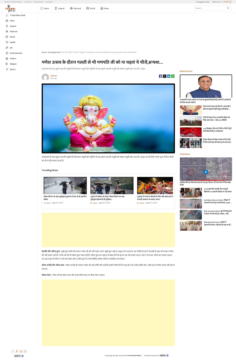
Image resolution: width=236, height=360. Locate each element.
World (92, 8)
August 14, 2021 (151, 202)
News (106, 8)
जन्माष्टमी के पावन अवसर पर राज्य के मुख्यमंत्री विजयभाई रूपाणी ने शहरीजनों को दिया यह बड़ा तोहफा (205, 101)
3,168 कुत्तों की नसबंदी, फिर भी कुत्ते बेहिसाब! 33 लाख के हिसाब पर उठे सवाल (218, 190)
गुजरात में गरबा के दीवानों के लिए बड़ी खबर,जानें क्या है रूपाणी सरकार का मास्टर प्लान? (156, 198)
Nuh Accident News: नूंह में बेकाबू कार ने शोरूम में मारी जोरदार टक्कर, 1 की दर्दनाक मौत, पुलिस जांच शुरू (218, 212)
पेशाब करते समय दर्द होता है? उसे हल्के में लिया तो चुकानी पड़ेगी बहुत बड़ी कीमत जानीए (217, 108)
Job (11, 47)
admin (48, 203)
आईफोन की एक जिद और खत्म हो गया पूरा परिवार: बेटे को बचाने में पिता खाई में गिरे (205, 184)
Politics (13, 58)
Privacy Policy (38, 2)
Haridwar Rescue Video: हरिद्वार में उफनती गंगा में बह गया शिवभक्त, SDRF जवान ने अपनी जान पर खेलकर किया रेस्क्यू (217, 201)
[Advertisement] (137, 32)
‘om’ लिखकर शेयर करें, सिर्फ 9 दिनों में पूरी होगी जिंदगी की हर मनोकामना (217, 130)
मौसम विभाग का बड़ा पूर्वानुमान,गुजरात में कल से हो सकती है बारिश (65, 198)
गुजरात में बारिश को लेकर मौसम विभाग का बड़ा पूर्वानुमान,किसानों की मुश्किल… (107, 198)
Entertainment (16, 53)
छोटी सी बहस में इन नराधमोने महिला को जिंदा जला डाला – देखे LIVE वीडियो (216, 119)
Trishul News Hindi (17, 15)
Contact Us (28, 2)
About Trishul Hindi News (13, 2)
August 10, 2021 (104, 202)
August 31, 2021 (57, 202)
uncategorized (54, 52)
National (77, 8)
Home (46, 8)
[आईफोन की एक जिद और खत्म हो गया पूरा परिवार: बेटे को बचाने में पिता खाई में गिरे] (206, 172)
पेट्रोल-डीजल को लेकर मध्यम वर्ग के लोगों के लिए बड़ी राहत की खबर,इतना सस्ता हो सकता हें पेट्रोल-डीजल (217, 141)
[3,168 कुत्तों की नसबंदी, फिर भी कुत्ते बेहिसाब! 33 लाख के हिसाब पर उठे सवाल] (191, 194)
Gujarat (61, 8)
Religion (13, 64)
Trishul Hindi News (133, 355)
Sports (12, 69)
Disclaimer (49, 2)
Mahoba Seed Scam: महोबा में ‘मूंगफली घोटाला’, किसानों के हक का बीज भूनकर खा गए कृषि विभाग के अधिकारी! (218, 223)
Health (12, 42)
